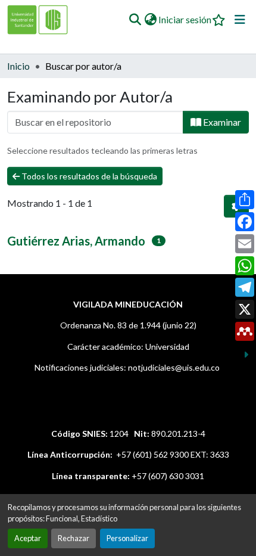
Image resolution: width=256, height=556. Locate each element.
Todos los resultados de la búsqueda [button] (88, 176)
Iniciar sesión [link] (184, 19)
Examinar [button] (221, 122)
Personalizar (127, 538)
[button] (134, 20)
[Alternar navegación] (240, 19)
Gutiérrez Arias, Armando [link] (76, 241)
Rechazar (73, 538)
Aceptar (27, 538)
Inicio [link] (18, 66)
